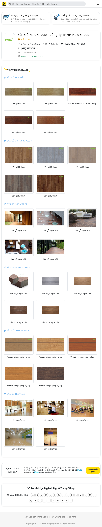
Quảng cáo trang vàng (75, 15)
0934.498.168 (72, 470)
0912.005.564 (29, 472)
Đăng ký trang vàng (24, 15)
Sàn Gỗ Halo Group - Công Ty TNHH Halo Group (34, 4)
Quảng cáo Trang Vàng (65, 516)
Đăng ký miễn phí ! (93, 470)
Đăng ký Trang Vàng (38, 516)
